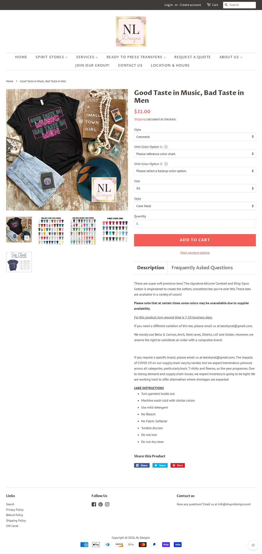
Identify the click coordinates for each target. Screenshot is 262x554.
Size (137, 181)
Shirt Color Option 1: (148, 147)
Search (10, 504)
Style (137, 129)
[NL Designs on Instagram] (107, 505)
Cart (215, 5)
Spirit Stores (50, 57)
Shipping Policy (16, 520)
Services (86, 57)
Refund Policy (14, 515)
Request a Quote (192, 57)
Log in (169, 5)
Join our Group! (92, 65)
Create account (190, 5)
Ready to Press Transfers (135, 57)
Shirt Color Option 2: (148, 164)
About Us (229, 57)
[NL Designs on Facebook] (93, 505)
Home (21, 57)
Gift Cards (12, 526)
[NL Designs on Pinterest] (100, 505)
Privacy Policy (15, 510)
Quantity (140, 216)
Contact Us (130, 65)
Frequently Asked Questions (202, 268)
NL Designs (143, 537)
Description (150, 268)
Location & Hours (170, 65)
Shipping (140, 119)
